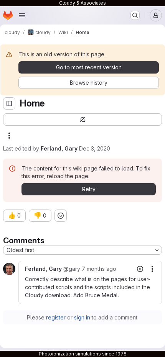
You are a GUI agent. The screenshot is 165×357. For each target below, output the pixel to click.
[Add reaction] (60, 216)
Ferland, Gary (59, 148)
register (56, 317)
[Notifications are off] (82, 119)
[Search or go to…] (135, 15)
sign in (82, 317)
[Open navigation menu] (22, 15)
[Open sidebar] (9, 103)
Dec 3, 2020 (94, 148)
